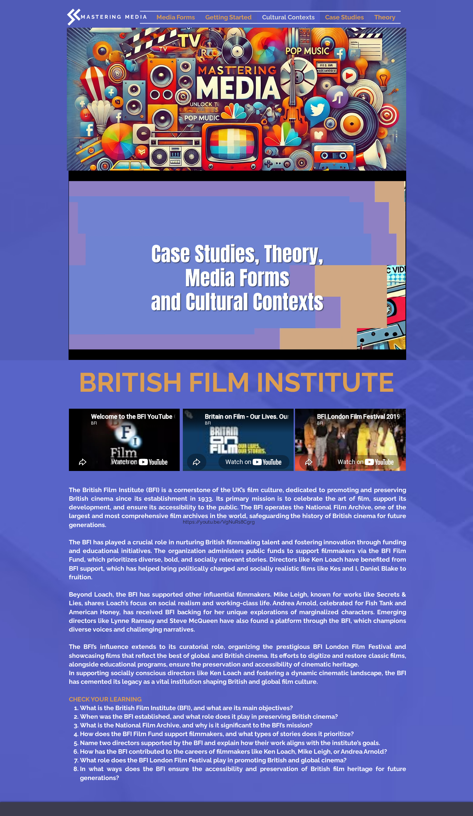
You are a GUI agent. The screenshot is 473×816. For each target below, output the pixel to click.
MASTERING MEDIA (114, 17)
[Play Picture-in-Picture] (385, 350)
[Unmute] (89, 350)
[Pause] (77, 350)
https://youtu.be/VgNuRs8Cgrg (219, 522)
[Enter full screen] (396, 350)
